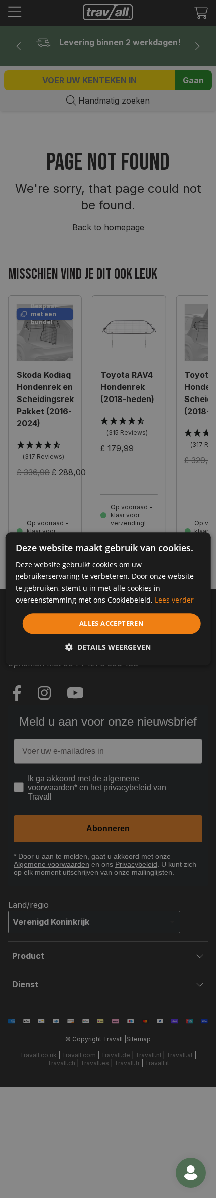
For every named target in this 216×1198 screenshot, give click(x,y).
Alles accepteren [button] (111, 623)
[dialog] (108, 598)
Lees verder (174, 600)
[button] (108, 647)
